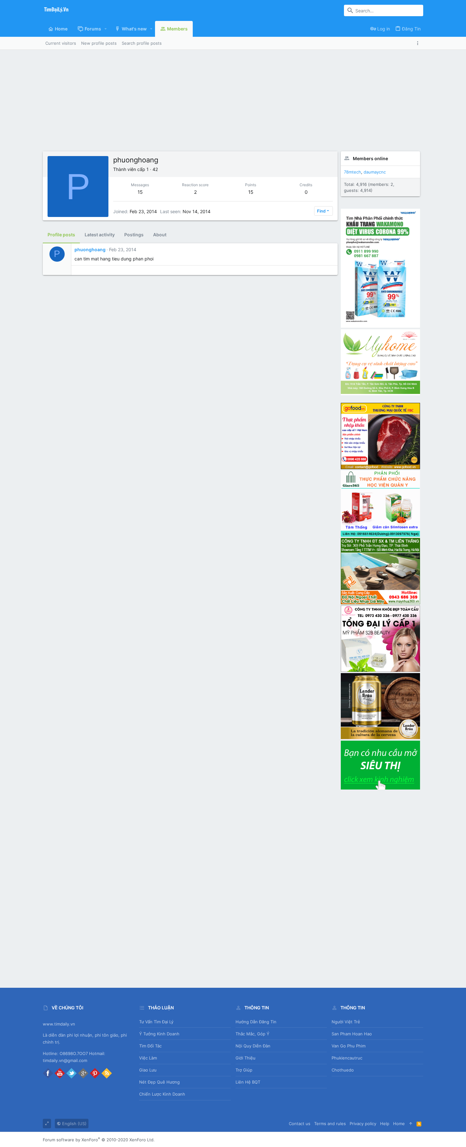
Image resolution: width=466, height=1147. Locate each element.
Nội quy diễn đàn (253, 1045)
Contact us (299, 1123)
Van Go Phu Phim (349, 1045)
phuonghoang (90, 249)
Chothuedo (343, 1069)
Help (384, 1123)
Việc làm (148, 1057)
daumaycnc (375, 171)
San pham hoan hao (352, 1033)
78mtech (352, 171)
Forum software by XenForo (99, 1139)
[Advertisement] (233, 103)
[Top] (411, 1123)
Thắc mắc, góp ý (252, 1033)
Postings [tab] (134, 234)
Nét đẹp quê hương (159, 1082)
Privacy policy (363, 1123)
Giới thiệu (246, 1057)
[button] (106, 29)
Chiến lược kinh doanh (162, 1094)
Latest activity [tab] (100, 234)
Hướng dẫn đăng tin (256, 1021)
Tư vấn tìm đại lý (156, 1021)
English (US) (74, 1123)
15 (140, 192)
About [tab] (159, 234)
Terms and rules (330, 1123)
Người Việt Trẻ (346, 1021)
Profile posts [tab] (61, 234)
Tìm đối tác (150, 1045)
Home (399, 1123)
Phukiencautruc (347, 1057)
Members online (370, 158)
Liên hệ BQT (248, 1082)
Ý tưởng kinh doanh (159, 1033)
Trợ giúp (244, 1069)
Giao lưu (148, 1069)
